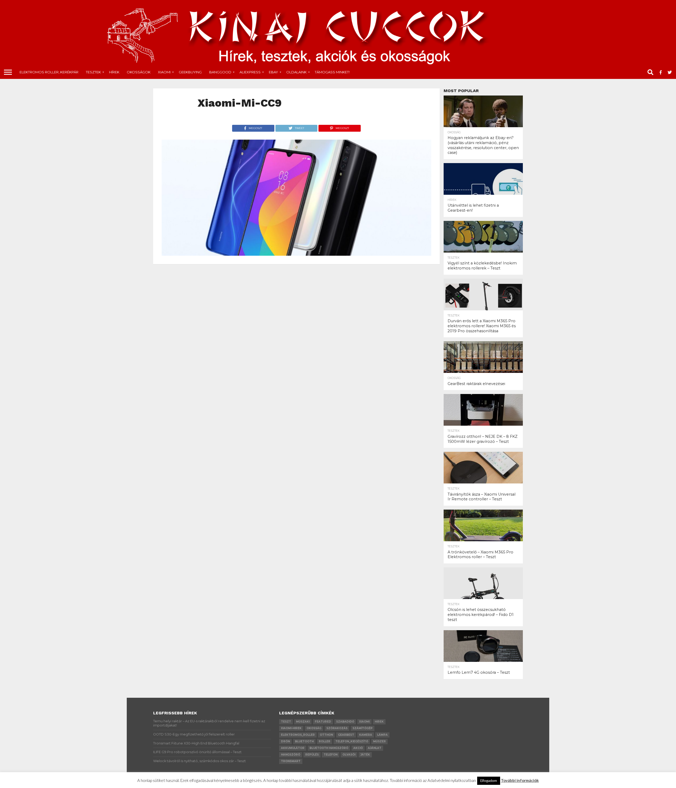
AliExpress (250, 72)
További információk (520, 780)
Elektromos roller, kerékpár (49, 72)
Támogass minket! (332, 72)
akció (358, 748)
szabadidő (345, 721)
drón (285, 741)
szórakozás (337, 728)
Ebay (273, 72)
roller (324, 741)
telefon (330, 754)
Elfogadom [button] (488, 780)
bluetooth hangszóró (328, 748)
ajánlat (374, 748)
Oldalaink (296, 72)
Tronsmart (291, 761)
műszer (379, 741)
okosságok (139, 72)
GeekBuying (190, 72)
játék (365, 754)
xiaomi (364, 721)
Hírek (114, 72)
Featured (323, 721)
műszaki (303, 721)
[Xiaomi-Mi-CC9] (296, 254)
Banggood (220, 72)
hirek (379, 721)
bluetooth (304, 741)
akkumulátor (292, 748)
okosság (314, 728)
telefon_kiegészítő (351, 741)
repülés (312, 754)
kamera (365, 735)
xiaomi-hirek (291, 728)
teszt (286, 721)
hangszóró (290, 754)
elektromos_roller (298, 735)
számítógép (363, 728)
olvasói (348, 754)
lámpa (382, 735)
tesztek (93, 72)
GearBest (346, 735)
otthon (326, 735)
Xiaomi (164, 72)
